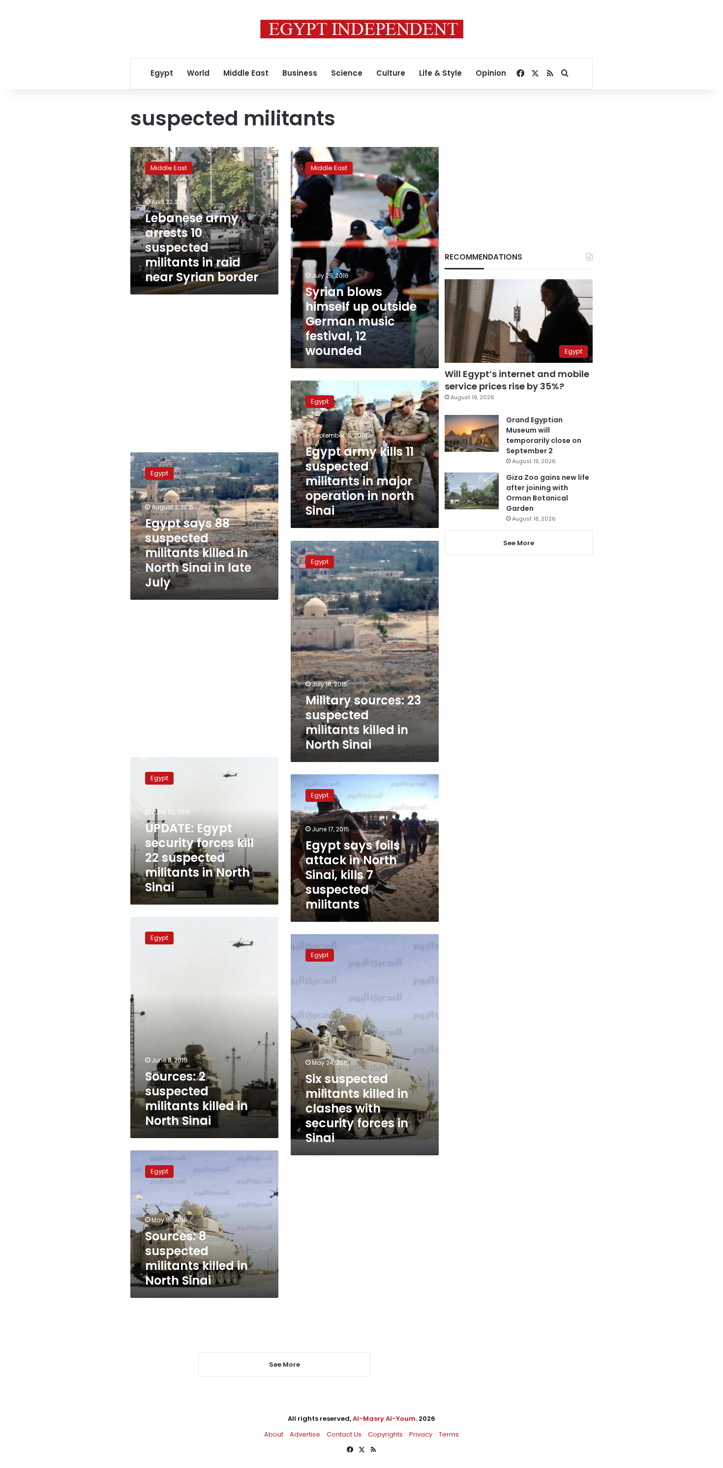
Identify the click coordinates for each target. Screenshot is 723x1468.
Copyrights (385, 1434)
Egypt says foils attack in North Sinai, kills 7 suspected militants (352, 874)
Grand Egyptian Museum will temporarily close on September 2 (543, 435)
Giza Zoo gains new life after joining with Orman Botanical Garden (547, 492)
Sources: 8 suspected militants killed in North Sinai (196, 1258)
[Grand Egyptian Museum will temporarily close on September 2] (472, 433)
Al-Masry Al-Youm (384, 1418)
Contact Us (344, 1434)
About (273, 1434)
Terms (449, 1434)
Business (299, 73)
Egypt (162, 73)
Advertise (305, 1434)
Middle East (246, 73)
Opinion (491, 73)
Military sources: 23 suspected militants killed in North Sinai (363, 722)
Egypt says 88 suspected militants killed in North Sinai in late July (198, 552)
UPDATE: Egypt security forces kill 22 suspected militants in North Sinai (199, 857)
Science (346, 73)
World (198, 73)
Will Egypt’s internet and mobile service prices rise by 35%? (517, 380)
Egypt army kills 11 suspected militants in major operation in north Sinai (359, 481)
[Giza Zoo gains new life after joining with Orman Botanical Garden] (472, 490)
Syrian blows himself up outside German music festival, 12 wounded (361, 321)
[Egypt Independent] (361, 29)
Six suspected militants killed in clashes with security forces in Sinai (356, 1108)
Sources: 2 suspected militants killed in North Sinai (196, 1098)
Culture (390, 73)
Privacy (420, 1434)
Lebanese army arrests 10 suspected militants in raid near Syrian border (201, 247)
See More (518, 543)
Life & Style (440, 73)
